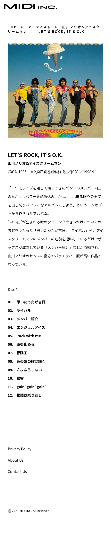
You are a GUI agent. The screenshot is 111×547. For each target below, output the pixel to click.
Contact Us (17, 471)
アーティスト (39, 26)
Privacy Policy (19, 448)
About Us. (16, 460)
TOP (12, 26)
